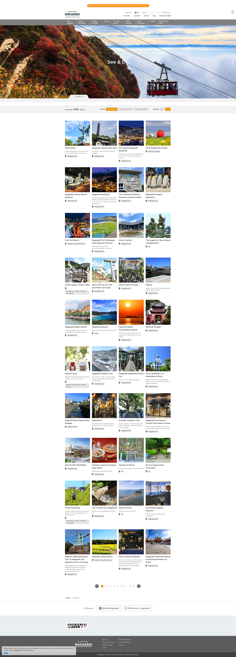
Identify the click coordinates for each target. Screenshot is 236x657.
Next (233, 62)
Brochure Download (108, 642)
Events (107, 21)
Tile (168, 109)
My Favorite (166, 12)
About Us (105, 639)
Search (79, 96)
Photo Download (107, 645)
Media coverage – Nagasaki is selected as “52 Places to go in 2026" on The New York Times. (118, 5)
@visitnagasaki (111, 608)
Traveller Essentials (94, 22)
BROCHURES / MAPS (164, 22)
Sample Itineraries (81, 22)
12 (133, 586)
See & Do (76, 598)
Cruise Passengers (141, 22)
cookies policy (17, 650)
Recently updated (141, 109)
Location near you (125, 109)
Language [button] (128, 12)
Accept (6, 653)
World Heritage (129, 22)
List (162, 109)
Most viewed (111, 109)
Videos (104, 647)
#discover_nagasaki (139, 608)
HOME (68, 598)
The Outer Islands (116, 22)
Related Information (125, 639)
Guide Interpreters (124, 642)
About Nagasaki (70, 22)
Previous (3, 62)
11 (130, 586)
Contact (152, 21)
